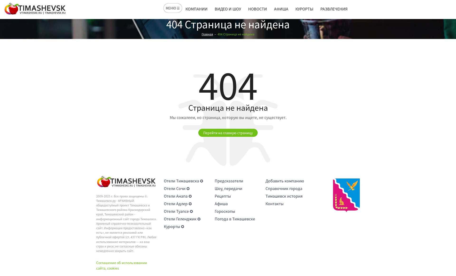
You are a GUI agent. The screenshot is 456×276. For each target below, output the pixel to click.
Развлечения (333, 9)
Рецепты (223, 196)
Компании (196, 9)
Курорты (304, 9)
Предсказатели (229, 180)
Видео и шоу (228, 9)
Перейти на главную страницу (228, 132)
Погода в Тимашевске (235, 218)
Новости (257, 9)
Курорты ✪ (174, 226)
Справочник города (284, 188)
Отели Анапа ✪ (178, 196)
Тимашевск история (284, 196)
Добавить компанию (285, 180)
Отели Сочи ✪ (177, 188)
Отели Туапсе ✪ (178, 211)
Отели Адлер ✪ (178, 203)
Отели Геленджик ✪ (182, 218)
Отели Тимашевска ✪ (183, 180)
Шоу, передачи (228, 188)
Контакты (275, 203)
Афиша (281, 9)
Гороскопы (225, 211)
